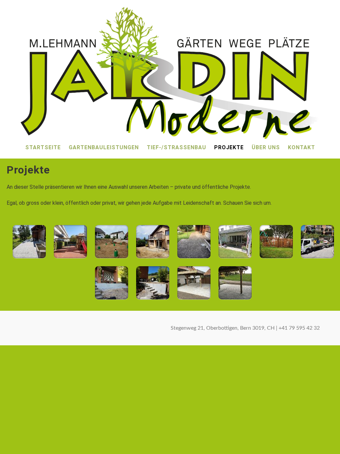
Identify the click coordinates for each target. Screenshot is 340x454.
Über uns (266, 147)
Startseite (43, 147)
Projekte (229, 147)
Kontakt (301, 147)
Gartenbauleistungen (104, 147)
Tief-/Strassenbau (176, 147)
